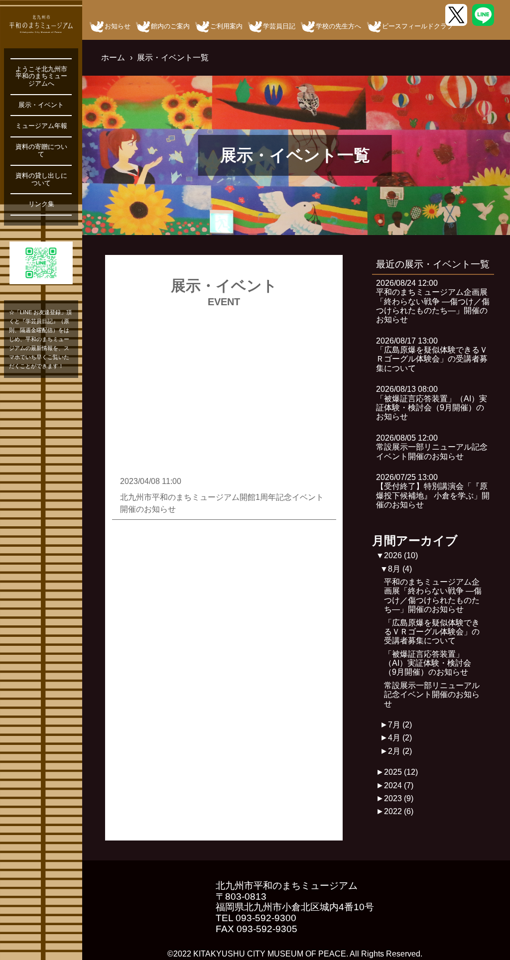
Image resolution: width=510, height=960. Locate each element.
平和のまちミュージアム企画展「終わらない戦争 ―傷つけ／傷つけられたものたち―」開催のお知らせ (433, 595)
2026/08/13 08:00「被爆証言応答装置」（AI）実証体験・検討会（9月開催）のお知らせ (431, 403)
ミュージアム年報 (41, 125)
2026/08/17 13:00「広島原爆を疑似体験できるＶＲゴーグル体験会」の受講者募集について (432, 354)
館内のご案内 (170, 26)
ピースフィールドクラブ (417, 26)
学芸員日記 (279, 26)
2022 (398, 811)
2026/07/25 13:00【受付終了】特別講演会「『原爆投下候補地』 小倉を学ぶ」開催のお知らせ (433, 491)
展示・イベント (41, 105)
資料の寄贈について (41, 150)
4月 (400, 737)
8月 (400, 569)
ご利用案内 (226, 26)
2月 (400, 751)
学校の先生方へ (338, 26)
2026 (401, 555)
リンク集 (41, 204)
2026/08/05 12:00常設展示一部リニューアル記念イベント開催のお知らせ (432, 447)
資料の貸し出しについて (41, 179)
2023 (398, 798)
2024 (398, 785)
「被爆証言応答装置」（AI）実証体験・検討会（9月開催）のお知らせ (427, 663)
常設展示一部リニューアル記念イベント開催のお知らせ (432, 694)
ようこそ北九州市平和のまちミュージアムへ (41, 77)
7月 (400, 724)
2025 (401, 772)
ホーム (113, 57)
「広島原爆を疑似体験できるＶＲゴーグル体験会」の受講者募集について (432, 631)
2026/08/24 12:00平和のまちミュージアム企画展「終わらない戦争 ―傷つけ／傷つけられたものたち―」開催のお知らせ (433, 301)
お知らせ (117, 26)
